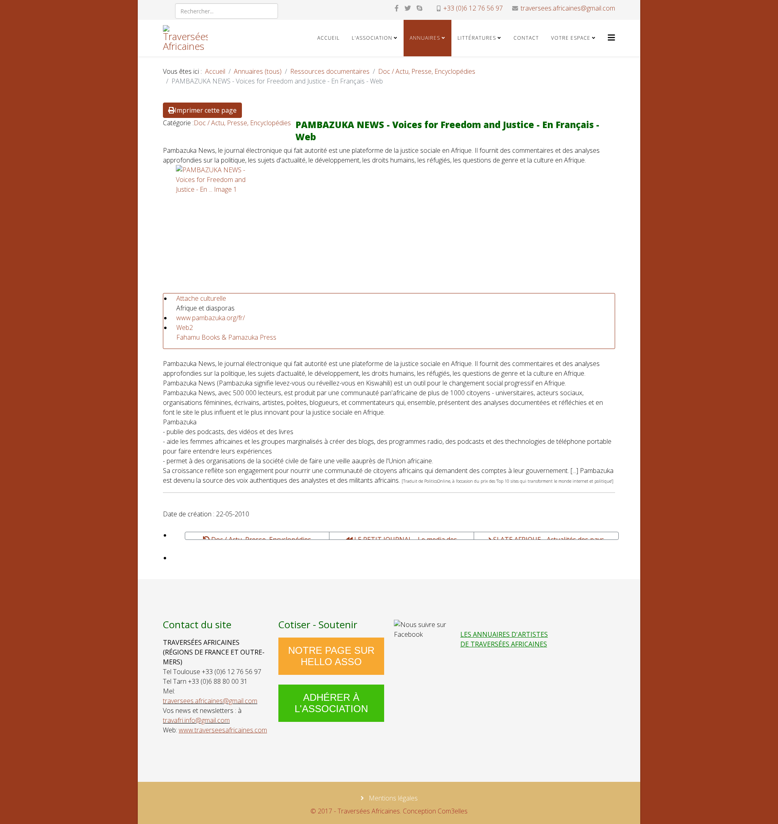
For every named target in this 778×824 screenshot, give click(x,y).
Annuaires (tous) (258, 71)
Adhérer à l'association (331, 703)
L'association (372, 37)
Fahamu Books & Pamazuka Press (226, 337)
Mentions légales (392, 798)
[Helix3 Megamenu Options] (611, 37)
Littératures (476, 37)
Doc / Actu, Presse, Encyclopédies (426, 71)
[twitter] (407, 8)
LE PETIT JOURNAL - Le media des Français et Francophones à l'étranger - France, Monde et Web (402, 537)
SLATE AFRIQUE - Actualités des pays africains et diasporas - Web (548, 537)
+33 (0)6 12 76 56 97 (473, 8)
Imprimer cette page (206, 110)
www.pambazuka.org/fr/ (210, 317)
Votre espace (570, 37)
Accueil (328, 37)
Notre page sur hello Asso (331, 656)
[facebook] (397, 8)
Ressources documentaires (330, 71)
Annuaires (425, 37)
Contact (526, 37)
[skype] (419, 8)
